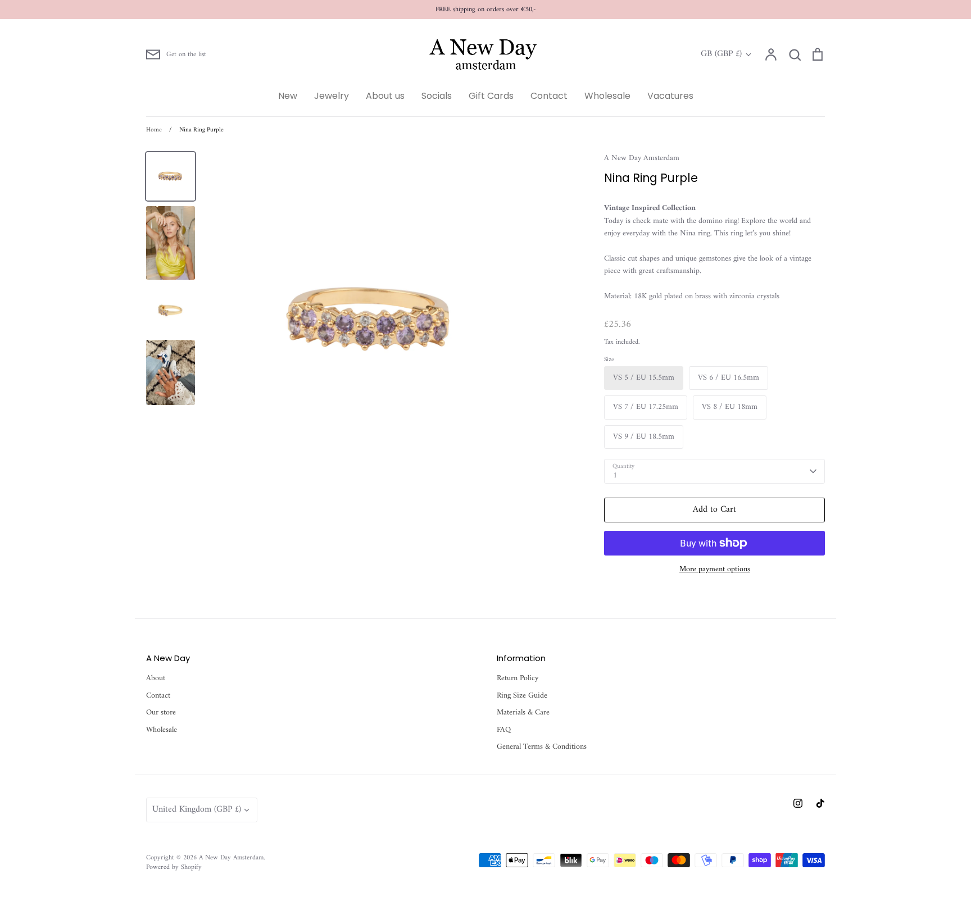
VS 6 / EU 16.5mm (728, 378)
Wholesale (607, 95)
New (287, 95)
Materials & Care (523, 713)
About (155, 678)
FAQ (504, 730)
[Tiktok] (820, 803)
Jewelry (331, 95)
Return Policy (517, 678)
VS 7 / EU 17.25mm (645, 407)
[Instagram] (798, 803)
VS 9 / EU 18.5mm (643, 437)
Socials (436, 95)
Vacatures (670, 95)
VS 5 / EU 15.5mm (643, 378)
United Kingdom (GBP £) (196, 809)
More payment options (714, 569)
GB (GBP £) (721, 54)
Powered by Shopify (174, 867)
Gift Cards (491, 95)
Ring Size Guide (522, 696)
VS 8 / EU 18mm (729, 407)
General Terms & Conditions (542, 747)
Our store (161, 713)
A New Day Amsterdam (641, 158)
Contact (549, 95)
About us (385, 95)
